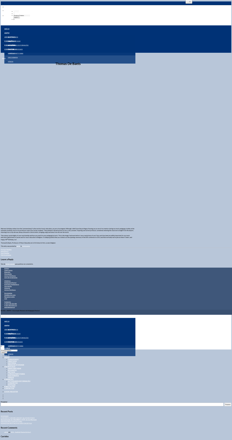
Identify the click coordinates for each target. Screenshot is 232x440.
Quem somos (8, 270)
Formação (8, 379)
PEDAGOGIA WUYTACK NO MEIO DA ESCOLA (16, 423)
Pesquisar (4, 402)
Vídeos (11, 377)
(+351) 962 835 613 (10, 305)
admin (18, 246)
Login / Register (11, 392)
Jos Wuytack (9, 367)
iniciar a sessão (10, 264)
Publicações (9, 386)
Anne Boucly (6, 250)
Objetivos (7, 281)
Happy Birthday (14, 368)
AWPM (6, 357)
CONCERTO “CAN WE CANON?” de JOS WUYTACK (18, 418)
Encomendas (8, 293)
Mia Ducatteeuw (6, 254)
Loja (5, 298)
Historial (7, 288)
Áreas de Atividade (16, 365)
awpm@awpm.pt (9, 307)
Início (6, 356)
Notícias (11, 385)
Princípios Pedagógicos (11, 284)
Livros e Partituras (10, 276)
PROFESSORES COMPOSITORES (11, 421)
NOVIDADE (5, 416)
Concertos (13, 383)
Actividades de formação (19, 381)
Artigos (6, 268)
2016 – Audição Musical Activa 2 (21, 432)
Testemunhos (26, 246)
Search (16, 17)
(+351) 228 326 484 (10, 304)
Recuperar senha (9, 297)
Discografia (8, 274)
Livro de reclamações (10, 277)
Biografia (7, 272)
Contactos (7, 302)
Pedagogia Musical (10, 282)
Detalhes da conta (9, 295)
